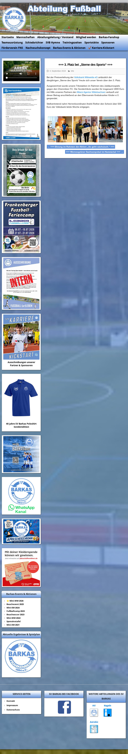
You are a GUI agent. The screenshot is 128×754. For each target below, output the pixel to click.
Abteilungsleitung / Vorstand (55, 37)
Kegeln (107, 705)
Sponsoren (108, 42)
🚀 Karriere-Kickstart (101, 47)
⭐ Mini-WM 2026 (15, 600)
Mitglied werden (86, 37)
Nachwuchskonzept (38, 47)
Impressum (12, 705)
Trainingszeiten (72, 42)
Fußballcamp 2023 (16, 611)
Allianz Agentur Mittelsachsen (91, 92)
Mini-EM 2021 (13, 624)
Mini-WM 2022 (13, 617)
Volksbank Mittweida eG (86, 77)
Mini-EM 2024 (13, 607)
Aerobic (94, 721)
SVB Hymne (53, 42)
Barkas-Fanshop (109, 37)
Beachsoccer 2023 (15, 614)
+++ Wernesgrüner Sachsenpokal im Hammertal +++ (94, 152)
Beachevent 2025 (15, 604)
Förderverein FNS (12, 47)
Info (72, 71)
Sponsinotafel (14, 621)
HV (94, 705)
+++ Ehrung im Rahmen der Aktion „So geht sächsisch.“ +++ (81, 146)
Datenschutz (13, 709)
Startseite (8, 37)
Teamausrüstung (12, 42)
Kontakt (11, 701)
